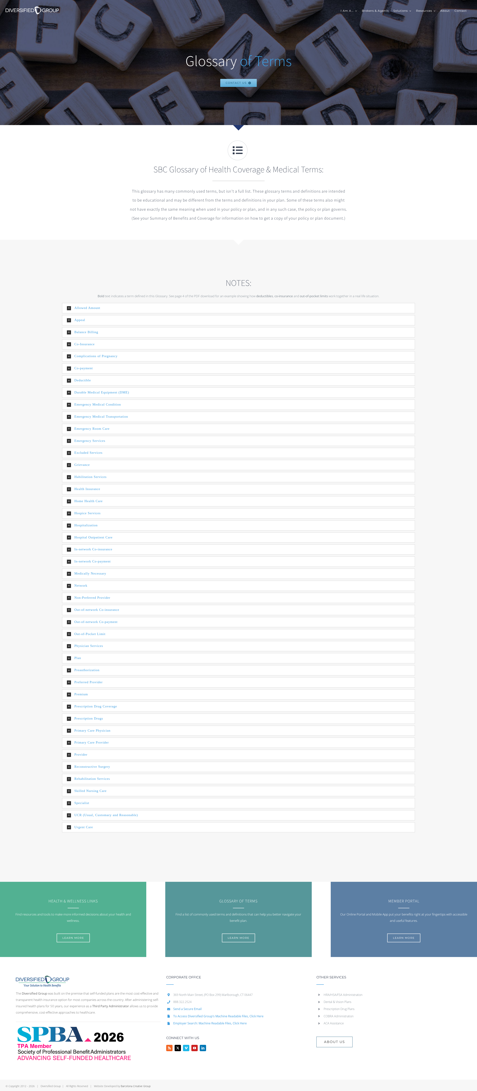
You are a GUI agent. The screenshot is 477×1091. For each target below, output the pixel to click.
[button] (238, 308)
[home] (42, 979)
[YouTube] (194, 1048)
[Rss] (169, 1048)
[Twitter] (178, 1048)
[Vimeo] (186, 1048)
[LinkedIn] (203, 1048)
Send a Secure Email (187, 1009)
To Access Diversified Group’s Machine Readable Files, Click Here (218, 1016)
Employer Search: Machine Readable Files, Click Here (210, 1023)
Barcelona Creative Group (136, 1086)
